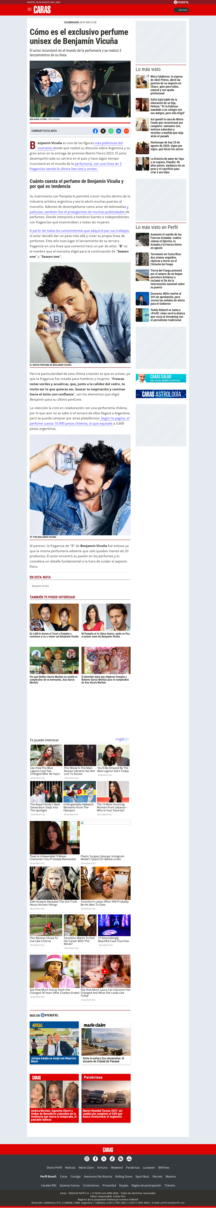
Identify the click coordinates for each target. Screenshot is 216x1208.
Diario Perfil (54, 1167)
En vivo (183, 9)
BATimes (163, 1167)
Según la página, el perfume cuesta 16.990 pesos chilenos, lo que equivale (79, 421)
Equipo (123, 1185)
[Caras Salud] (161, 381)
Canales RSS (48, 1185)
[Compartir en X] (103, 130)
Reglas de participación (146, 1185)
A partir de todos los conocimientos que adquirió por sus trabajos (79, 230)
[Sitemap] (129, 1158)
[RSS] (120, 1158)
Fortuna (102, 1167)
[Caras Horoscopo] (161, 397)
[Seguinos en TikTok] (112, 1158)
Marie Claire (86, 1167)
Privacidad (109, 1185)
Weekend (117, 1167)
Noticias (70, 1167)
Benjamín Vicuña (40, 585)
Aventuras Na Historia (98, 1176)
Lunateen (149, 1167)
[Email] (126, 130)
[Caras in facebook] (95, 1158)
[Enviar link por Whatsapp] (110, 130)
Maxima (171, 1176)
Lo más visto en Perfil (157, 227)
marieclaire (106, 1025)
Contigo (76, 1176)
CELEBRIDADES (71, 22)
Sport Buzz (142, 1176)
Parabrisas (133, 1167)
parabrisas (106, 1078)
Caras (63, 1176)
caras (54, 1078)
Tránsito (170, 1185)
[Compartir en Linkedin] (118, 130)
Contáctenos (91, 1185)
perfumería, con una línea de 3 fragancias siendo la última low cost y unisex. (76, 166)
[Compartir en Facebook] (95, 130)
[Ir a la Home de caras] (42, 12)
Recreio (157, 1176)
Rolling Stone (123, 1176)
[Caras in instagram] (86, 1158)
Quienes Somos (70, 1185)
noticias (54, 1025)
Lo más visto (148, 69)
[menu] (29, 10)
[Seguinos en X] (103, 1158)
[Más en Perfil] (50, 1015)
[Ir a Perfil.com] (181, 3)
